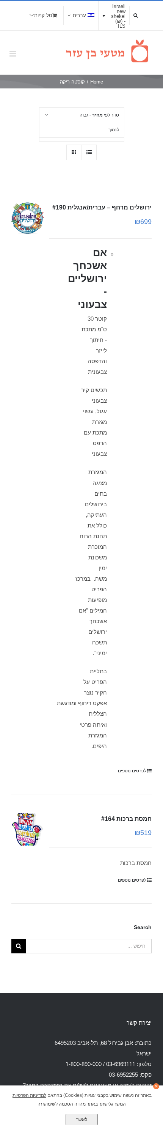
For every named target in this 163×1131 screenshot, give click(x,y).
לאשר (81, 1119)
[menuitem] (80, 15)
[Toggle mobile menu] (13, 54)
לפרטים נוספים (132, 770)
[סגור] (156, 1086)
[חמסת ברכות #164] (27, 829)
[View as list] (89, 152)
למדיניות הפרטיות (29, 1095)
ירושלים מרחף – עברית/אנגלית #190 (102, 207)
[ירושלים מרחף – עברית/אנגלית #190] (27, 218)
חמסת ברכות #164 (126, 819)
